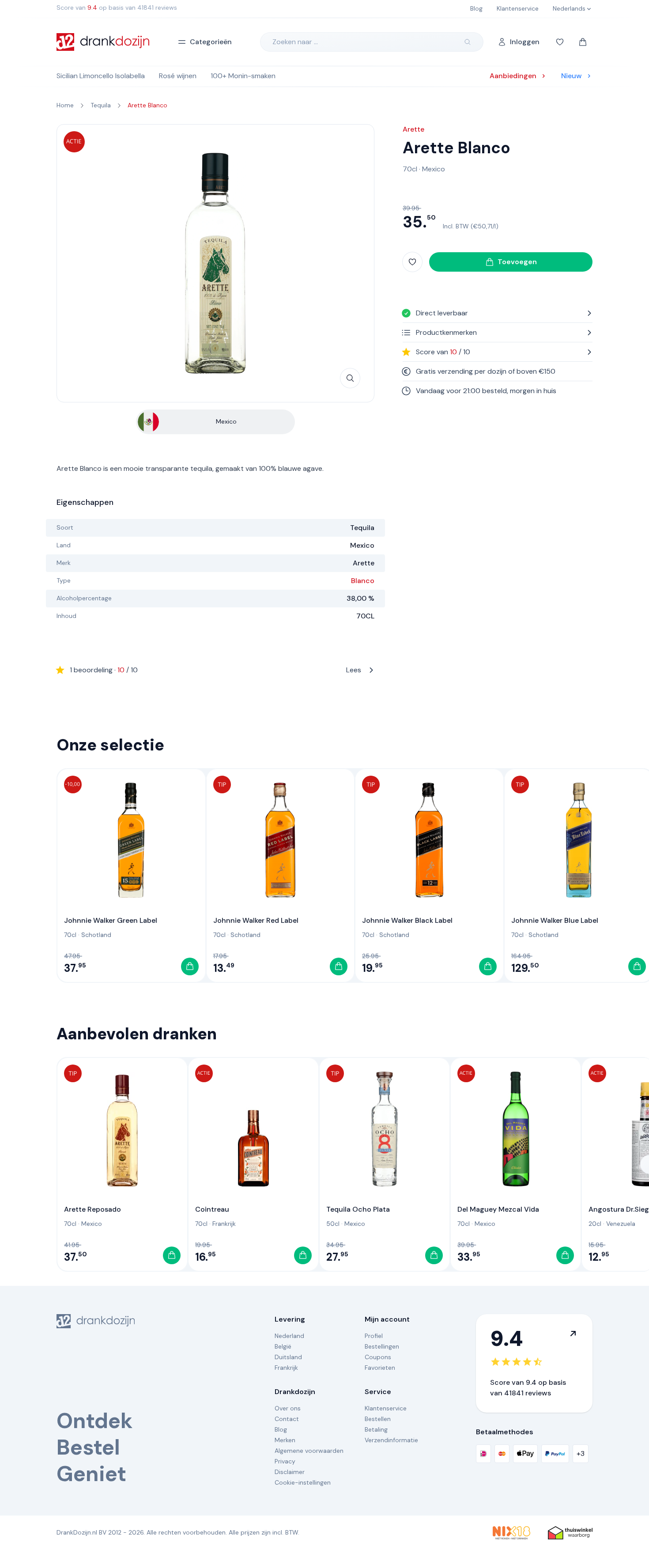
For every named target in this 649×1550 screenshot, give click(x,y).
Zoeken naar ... (295, 41)
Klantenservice (386, 1408)
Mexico (433, 169)
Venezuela (620, 1224)
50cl (333, 1224)
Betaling (376, 1429)
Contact (287, 1419)
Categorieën (211, 41)
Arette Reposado (92, 1209)
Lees (215, 670)
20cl (595, 1224)
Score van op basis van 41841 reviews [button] (117, 7)
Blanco (362, 580)
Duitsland (288, 1357)
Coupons (378, 1357)
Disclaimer (290, 1472)
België (283, 1346)
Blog (281, 1429)
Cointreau (212, 1209)
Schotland (96, 935)
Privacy (285, 1461)
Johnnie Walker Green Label (110, 920)
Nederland (289, 1336)
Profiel (374, 1336)
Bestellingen (382, 1346)
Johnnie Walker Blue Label (554, 920)
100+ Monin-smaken (243, 75)
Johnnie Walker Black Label (407, 920)
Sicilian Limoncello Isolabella (101, 75)
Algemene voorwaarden (309, 1451)
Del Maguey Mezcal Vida (498, 1209)
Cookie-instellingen (303, 1482)
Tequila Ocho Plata (358, 1209)
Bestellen (378, 1419)
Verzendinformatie (391, 1440)
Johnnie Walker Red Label (255, 920)
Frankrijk (224, 1224)
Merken (285, 1440)
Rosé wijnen (177, 75)
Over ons (288, 1408)
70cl (410, 169)
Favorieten (380, 1368)
